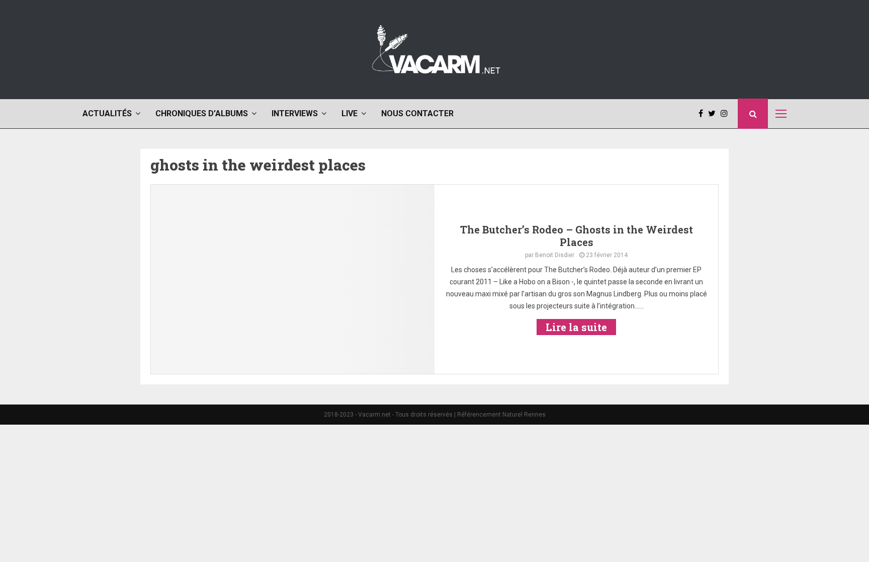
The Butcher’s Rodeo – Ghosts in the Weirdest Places (576, 236)
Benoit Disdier (554, 255)
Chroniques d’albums (201, 113)
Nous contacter (417, 113)
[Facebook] (703, 114)
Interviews (295, 113)
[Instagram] (727, 114)
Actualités (107, 113)
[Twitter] (714, 114)
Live (349, 113)
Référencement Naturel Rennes (501, 414)
